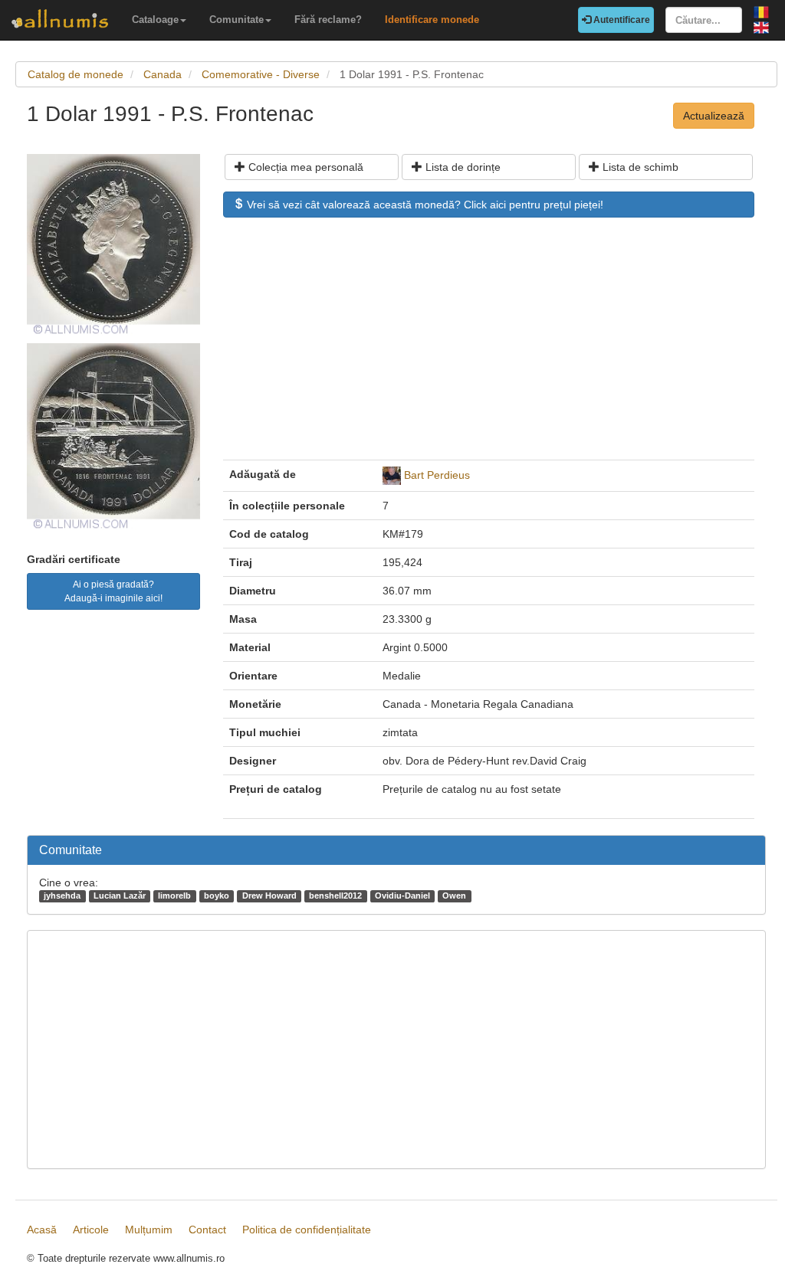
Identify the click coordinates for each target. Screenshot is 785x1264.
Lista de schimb (638, 167)
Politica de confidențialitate (306, 1229)
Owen (454, 895)
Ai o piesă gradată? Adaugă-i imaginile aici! (113, 591)
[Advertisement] (488, 346)
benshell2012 (335, 895)
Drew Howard (269, 895)
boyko (216, 895)
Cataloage (155, 19)
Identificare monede (432, 19)
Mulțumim (148, 1229)
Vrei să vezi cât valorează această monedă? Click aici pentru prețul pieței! (423, 204)
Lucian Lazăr (120, 895)
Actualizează (713, 116)
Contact (207, 1229)
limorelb (174, 895)
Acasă (42, 1229)
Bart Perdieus (437, 475)
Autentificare (620, 20)
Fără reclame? (328, 19)
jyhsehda (62, 895)
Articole (91, 1229)
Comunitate (236, 19)
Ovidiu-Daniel (402, 895)
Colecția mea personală (304, 167)
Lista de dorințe (461, 167)
